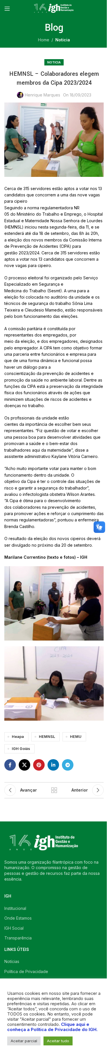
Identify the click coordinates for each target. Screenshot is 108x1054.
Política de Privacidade (26, 971)
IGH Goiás (21, 748)
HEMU (76, 736)
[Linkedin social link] (53, 765)
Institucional (15, 908)
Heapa (18, 736)
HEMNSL (47, 736)
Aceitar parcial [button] (24, 1040)
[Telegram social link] (67, 765)
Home (43, 39)
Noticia (62, 39)
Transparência (18, 937)
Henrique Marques (42, 94)
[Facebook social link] (10, 765)
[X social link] (24, 765)
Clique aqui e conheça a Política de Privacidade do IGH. (52, 1027)
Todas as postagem (54, 790)
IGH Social (14, 928)
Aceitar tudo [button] (58, 1040)
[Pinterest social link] (39, 765)
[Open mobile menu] (7, 8)
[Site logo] (54, 8)
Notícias (11, 961)
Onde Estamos (18, 918)
